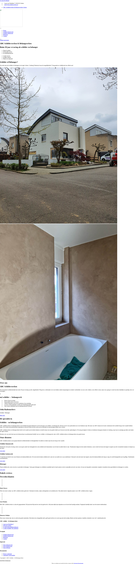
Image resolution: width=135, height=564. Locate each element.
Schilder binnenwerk (8, 32)
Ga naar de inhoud (4, 0)
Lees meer (2, 451)
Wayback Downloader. (78, 563)
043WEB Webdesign (5, 560)
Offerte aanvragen (4, 40)
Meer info (2, 415)
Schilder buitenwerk (8, 33)
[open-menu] (0, 28)
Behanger (5, 34)
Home (4, 30)
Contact (5, 36)
